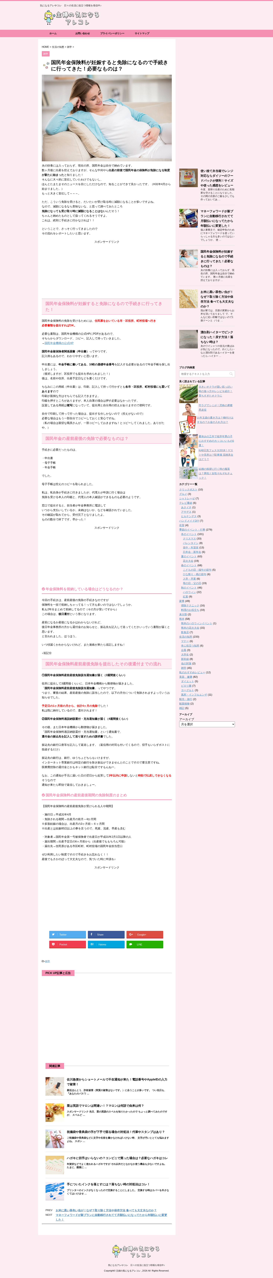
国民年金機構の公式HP (59, 343)
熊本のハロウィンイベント (196, 623)
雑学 (47, 961)
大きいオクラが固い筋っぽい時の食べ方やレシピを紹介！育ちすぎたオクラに (216, 391)
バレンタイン (191, 543)
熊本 (181, 618)
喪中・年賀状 (191, 547)
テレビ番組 (185, 502)
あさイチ (186, 507)
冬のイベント (189, 534)
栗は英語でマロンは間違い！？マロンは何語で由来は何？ (105, 1105)
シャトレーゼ (187, 498)
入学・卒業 (189, 578)
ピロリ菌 (186, 685)
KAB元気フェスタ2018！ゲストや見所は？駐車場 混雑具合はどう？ (216, 455)
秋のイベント (189, 587)
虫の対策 (186, 663)
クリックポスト (188, 489)
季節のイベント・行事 (192, 529)
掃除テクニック (190, 605)
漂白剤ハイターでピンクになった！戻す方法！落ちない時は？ (217, 337)
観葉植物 (184, 703)
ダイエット (187, 681)
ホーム (53, 33)
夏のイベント (189, 556)
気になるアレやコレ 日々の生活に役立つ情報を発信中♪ (136, 1265)
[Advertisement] (107, 271)
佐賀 (181, 525)
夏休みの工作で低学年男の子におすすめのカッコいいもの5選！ (216, 441)
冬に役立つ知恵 (190, 645)
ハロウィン (189, 592)
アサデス (186, 511)
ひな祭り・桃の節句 (194, 574)
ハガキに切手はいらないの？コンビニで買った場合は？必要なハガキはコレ (117, 1158)
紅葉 (185, 596)
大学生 (185, 654)
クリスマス (189, 538)
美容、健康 (185, 676)
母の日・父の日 (192, 583)
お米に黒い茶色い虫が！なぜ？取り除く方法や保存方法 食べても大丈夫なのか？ (106, 1210)
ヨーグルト (187, 690)
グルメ (183, 493)
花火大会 (188, 560)
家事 (181, 601)
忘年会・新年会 (192, 551)
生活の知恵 (185, 636)
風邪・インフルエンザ (194, 694)
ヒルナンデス (189, 516)
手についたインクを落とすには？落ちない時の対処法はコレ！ (108, 1184)
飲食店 (185, 632)
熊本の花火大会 (190, 627)
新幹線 (185, 658)
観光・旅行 (185, 699)
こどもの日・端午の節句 (197, 569)
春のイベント (189, 565)
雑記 (181, 708)
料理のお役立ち (190, 609)
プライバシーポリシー (112, 33)
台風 (183, 650)
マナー (185, 641)
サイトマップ (142, 33)
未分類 (183, 614)
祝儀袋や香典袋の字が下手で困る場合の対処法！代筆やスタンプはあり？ (116, 1131)
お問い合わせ (82, 33)
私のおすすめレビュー (192, 672)
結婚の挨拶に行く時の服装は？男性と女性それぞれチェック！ (216, 473)
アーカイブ (186, 719)
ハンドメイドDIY (189, 520)
